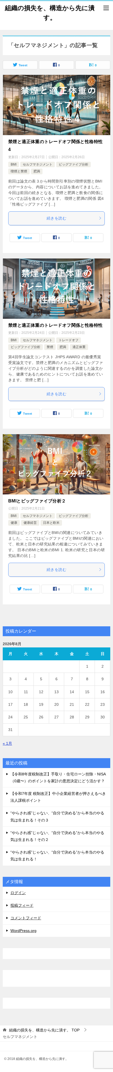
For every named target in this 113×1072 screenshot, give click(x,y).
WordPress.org (23, 930)
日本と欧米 (51, 523)
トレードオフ (68, 340)
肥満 (36, 171)
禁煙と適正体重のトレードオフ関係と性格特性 (55, 325)
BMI (13, 164)
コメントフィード (25, 918)
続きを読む (56, 218)
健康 (14, 523)
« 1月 (7, 743)
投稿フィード (21, 905)
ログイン (18, 893)
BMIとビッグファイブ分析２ (37, 501)
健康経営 (30, 523)
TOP (44, 1030)
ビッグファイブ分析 (73, 164)
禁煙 (50, 347)
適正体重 (79, 347)
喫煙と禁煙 (19, 171)
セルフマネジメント (37, 164)
